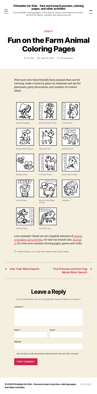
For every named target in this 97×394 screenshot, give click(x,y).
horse (59, 251)
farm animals (46, 251)
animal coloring (24, 251)
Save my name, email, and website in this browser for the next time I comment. (48, 354)
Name (17, 330)
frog (54, 251)
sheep (66, 251)
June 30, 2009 (47, 58)
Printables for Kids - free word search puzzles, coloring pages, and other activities (48, 7)
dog (38, 251)
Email (53, 330)
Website (17, 342)
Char (32, 58)
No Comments (67, 58)
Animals (48, 31)
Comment (19, 307)
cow (33, 251)
